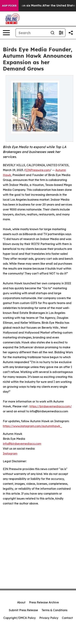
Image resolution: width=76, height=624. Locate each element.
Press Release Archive (44, 602)
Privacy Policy (48, 618)
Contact (67, 618)
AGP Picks (9, 5)
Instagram (10, 453)
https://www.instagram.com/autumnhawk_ (32, 426)
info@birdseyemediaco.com (22, 443)
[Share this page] (70, 32)
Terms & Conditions (54, 610)
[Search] (52, 33)
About (21, 602)
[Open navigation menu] (6, 32)
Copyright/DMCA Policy (19, 618)
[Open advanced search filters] (61, 33)
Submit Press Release (23, 610)
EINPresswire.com (37, 170)
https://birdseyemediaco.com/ (51, 406)
